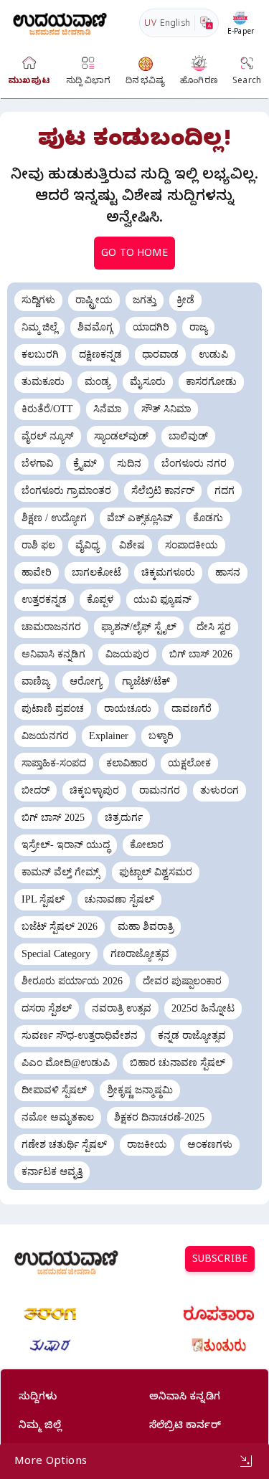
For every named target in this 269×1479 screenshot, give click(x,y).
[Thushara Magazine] (50, 1345)
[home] (59, 23)
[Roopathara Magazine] (219, 1314)
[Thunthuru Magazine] (219, 1345)
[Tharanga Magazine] (50, 1314)
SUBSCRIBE (219, 1261)
